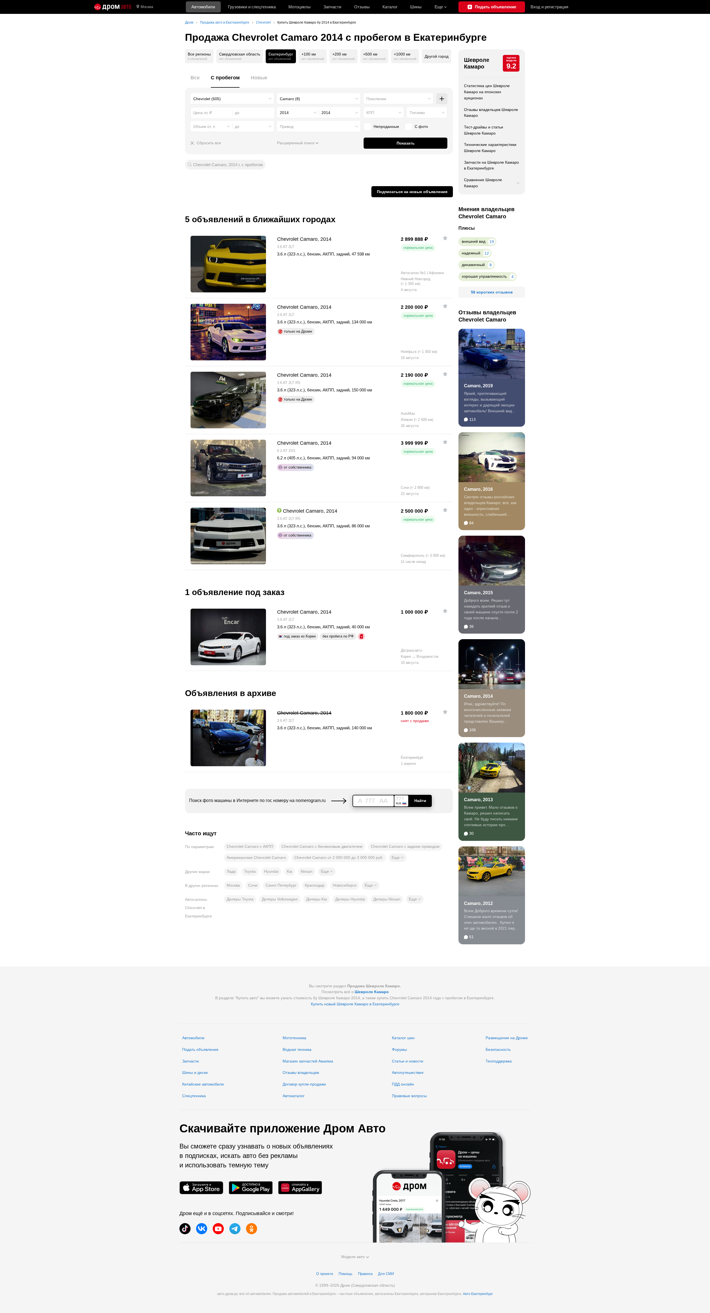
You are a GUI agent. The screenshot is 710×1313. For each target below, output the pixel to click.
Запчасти (332, 6)
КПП (370, 112)
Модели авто (353, 1256)
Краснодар (314, 885)
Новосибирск (344, 885)
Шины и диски (195, 1072)
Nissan (307, 871)
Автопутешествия (408, 1072)
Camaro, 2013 (478, 799)
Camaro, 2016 (478, 489)
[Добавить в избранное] (445, 238)
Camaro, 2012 (478, 903)
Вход (549, 6)
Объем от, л (204, 126)
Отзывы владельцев (301, 1072)
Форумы (399, 1049)
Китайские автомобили (203, 1084)
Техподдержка (499, 1061)
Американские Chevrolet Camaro (256, 857)
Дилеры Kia (316, 899)
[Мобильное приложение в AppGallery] (300, 1188)
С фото (421, 126)
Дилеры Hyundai (350, 899)
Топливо (417, 112)
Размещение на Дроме (507, 1038)
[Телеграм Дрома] (234, 1228)
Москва (147, 7)
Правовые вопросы (409, 1096)
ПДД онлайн (403, 1084)
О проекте (324, 1274)
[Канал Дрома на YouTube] (218, 1228)
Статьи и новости (407, 1061)
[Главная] (112, 7)
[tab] (195, 80)
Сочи (252, 885)
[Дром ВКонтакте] (201, 1228)
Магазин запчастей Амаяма (308, 1061)
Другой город (436, 56)
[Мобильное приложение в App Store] (201, 1188)
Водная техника (297, 1049)
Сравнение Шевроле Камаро (483, 183)
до (237, 126)
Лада (231, 871)
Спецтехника (194, 1096)
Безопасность (498, 1049)
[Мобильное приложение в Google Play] (251, 1188)
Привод (286, 126)
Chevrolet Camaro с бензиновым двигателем (322, 846)
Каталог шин (403, 1038)
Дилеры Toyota (240, 899)
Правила (365, 1274)
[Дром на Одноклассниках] (251, 1228)
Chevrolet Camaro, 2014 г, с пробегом (228, 164)
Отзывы (362, 6)
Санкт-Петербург (281, 885)
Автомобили (203, 6)
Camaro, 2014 (478, 696)
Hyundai (271, 871)
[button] (397, 858)
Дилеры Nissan (386, 899)
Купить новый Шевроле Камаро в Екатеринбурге (355, 1004)
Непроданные (386, 126)
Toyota (250, 871)
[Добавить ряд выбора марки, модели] (441, 98)
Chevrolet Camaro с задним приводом (405, 846)
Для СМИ (386, 1274)
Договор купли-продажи (304, 1084)
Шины (416, 6)
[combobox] (232, 98)
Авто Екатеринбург (478, 1294)
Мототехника (294, 1038)
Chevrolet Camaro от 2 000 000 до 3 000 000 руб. (338, 857)
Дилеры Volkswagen (280, 899)
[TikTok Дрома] (185, 1228)
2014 (284, 112)
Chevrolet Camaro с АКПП (250, 846)
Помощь (346, 1274)
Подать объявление (200, 1049)
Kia (289, 871)
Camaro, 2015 (478, 592)
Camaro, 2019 (478, 385)
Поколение (376, 99)
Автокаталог (294, 1096)
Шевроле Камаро (476, 63)
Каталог (389, 6)
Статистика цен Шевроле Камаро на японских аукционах (487, 92)
